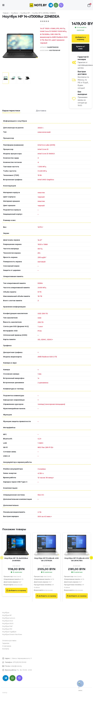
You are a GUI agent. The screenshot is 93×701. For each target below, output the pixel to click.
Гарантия (5, 643)
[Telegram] (50, 5)
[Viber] (61, 5)
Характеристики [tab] (11, 110)
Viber (19, 678)
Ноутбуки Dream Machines (12, 634)
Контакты (5, 649)
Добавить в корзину (80, 38)
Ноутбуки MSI (7, 629)
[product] (16, 545)
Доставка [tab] (41, 110)
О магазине (6, 646)
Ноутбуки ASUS (7, 623)
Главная (6, 13)
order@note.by (16, 666)
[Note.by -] (38, 5)
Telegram (5, 678)
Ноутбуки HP (25, 13)
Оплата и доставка (9, 640)
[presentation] (5, 45)
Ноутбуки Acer (7, 621)
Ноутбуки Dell (7, 626)
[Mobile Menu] (4, 5)
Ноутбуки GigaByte (9, 632)
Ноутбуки (14, 13)
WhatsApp (56, 5)
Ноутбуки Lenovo (8, 618)
